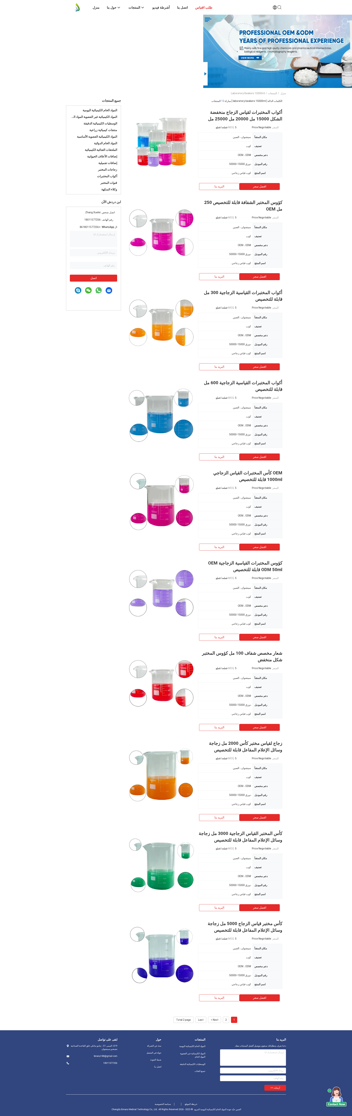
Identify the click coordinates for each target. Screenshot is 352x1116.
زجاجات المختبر (107, 169)
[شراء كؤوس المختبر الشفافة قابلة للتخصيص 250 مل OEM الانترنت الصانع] (161, 232)
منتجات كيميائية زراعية (103, 130)
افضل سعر (259, 186)
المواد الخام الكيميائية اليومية (100, 110)
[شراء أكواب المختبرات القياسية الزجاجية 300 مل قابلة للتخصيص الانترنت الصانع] (161, 322)
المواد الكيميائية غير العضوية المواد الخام (93, 117)
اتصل (93, 278)
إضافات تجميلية (107, 163)
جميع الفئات (200, 1071)
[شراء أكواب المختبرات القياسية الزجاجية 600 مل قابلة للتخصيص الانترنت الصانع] (161, 412)
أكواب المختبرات (107, 176)
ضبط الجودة (155, 1059)
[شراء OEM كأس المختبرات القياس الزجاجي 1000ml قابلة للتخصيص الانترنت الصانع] (161, 502)
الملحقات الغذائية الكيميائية (101, 150)
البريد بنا (219, 186)
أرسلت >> (275, 1088)
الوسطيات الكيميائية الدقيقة (100, 123)
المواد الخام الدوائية (105, 143)
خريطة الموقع (191, 1104)
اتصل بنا (157, 1066)
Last (200, 1019)
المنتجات (272, 93)
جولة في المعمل (153, 1053)
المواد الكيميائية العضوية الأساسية (97, 136)
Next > (214, 1019)
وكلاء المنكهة (109, 189)
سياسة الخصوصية (163, 1104)
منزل (283, 93)
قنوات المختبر (108, 183)
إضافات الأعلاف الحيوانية (102, 156)
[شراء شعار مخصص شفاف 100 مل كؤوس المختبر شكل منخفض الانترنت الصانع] (161, 682)
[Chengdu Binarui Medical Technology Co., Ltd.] (77, 6)
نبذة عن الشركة (154, 1046)
